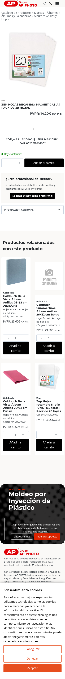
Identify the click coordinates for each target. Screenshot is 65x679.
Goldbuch (8, 292)
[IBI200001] (32, 59)
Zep (3, 101)
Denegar (32, 658)
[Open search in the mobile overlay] (45, 3)
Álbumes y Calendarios (16, 16)
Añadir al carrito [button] (15, 348)
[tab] (32, 86)
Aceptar (32, 668)
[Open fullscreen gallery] (60, 86)
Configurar (32, 649)
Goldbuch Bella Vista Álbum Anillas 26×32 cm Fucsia (15, 406)
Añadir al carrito (44, 163)
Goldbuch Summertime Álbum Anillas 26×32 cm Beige (47, 309)
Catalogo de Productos (16, 13)
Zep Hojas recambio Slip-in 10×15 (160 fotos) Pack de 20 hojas (48, 406)
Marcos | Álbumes (46, 13)
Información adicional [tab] (18, 209)
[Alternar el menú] (57, 3)
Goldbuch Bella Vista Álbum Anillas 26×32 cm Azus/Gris (15, 301)
